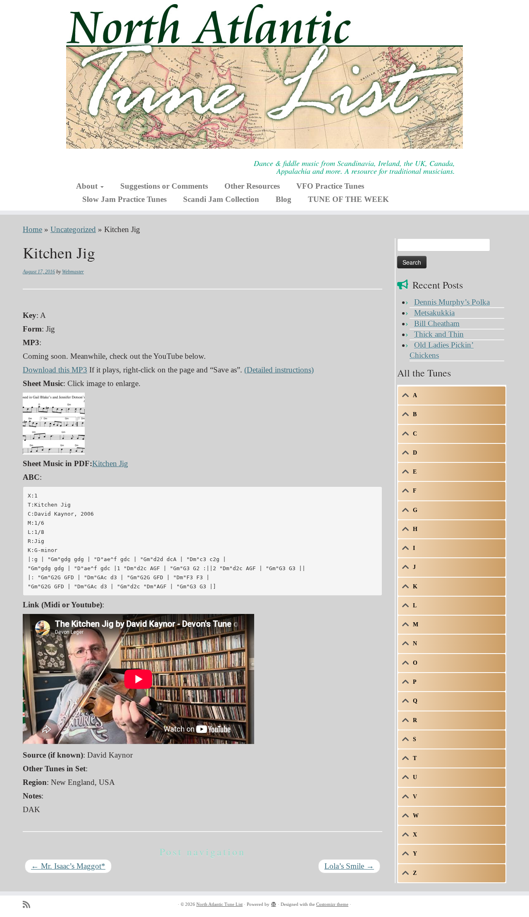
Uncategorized (73, 229)
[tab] (451, 395)
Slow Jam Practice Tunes (124, 199)
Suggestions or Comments (164, 186)
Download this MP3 (55, 369)
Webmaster (73, 272)
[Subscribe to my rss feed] (29, 904)
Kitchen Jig (110, 463)
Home (32, 229)
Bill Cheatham (437, 323)
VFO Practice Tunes (330, 186)
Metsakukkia (434, 312)
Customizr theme (332, 904)
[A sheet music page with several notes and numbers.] (54, 422)
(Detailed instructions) (279, 369)
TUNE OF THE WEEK (348, 199)
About (88, 186)
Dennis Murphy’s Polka (452, 302)
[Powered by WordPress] (273, 903)
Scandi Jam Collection (221, 199)
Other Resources (252, 186)
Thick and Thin (439, 334)
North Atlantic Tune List (219, 904)
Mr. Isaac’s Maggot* (68, 866)
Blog (283, 199)
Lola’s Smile (349, 866)
